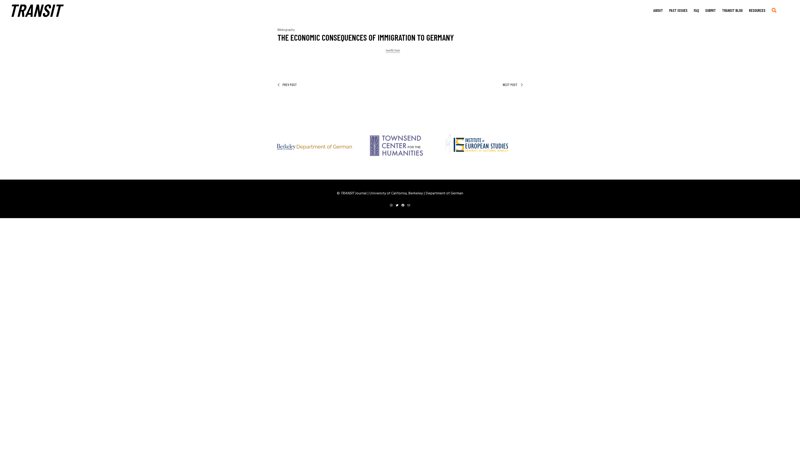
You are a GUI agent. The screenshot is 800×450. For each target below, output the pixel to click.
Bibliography (286, 30)
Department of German (444, 193)
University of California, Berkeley (396, 193)
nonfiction (393, 50)
